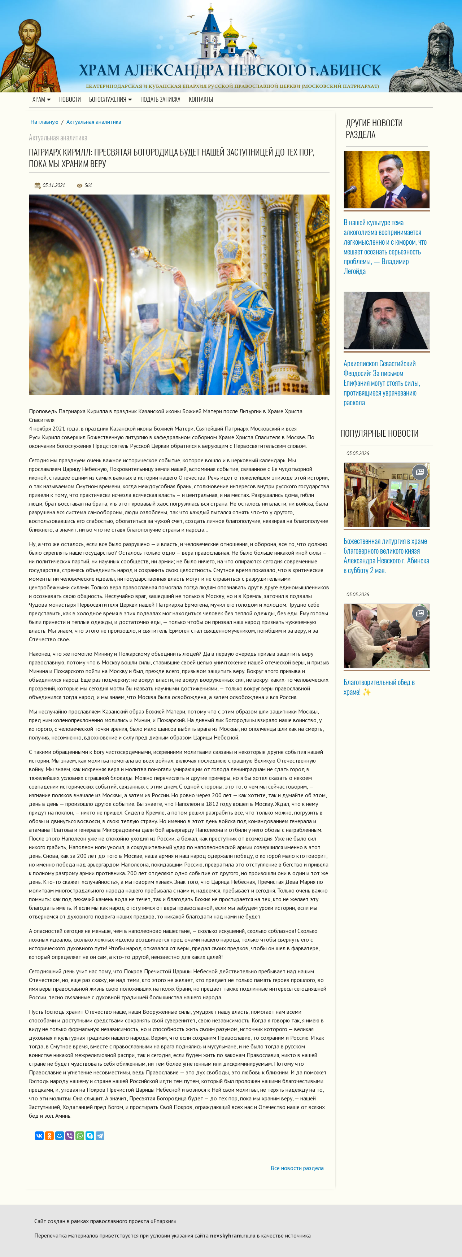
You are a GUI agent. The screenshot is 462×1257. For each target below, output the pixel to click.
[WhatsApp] (79, 1135)
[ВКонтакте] (39, 1135)
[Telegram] (100, 1135)
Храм (38, 99)
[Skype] (90, 1135)
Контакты (201, 99)
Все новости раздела (297, 1167)
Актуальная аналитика (93, 121)
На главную (44, 121)
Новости (70, 99)
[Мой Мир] (59, 1135)
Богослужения (107, 99)
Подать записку (160, 99)
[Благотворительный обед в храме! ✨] (387, 635)
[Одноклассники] (49, 1135)
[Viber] (69, 1135)
